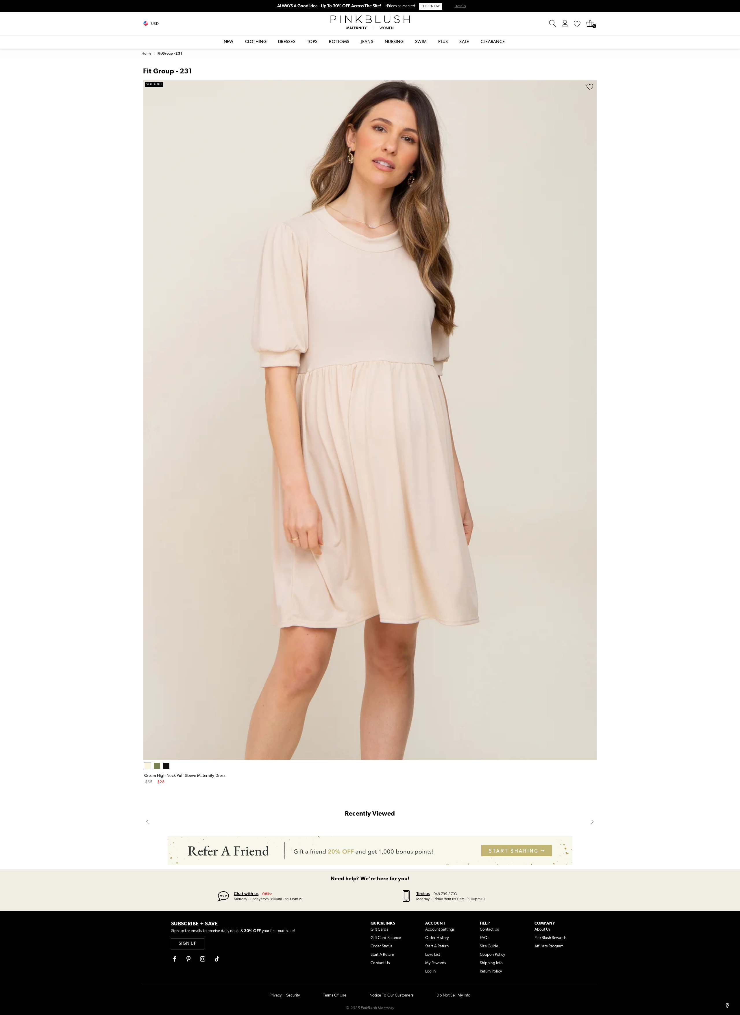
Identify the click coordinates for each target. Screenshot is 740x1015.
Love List (432, 955)
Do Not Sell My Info (453, 995)
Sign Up (188, 944)
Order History (437, 938)
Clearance (493, 42)
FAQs (484, 938)
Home (146, 53)
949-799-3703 (445, 894)
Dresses (286, 42)
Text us (423, 893)
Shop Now (430, 6)
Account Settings (440, 929)
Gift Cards (379, 929)
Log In (430, 971)
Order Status (381, 946)
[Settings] (565, 23)
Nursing (394, 42)
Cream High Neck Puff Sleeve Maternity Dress (184, 776)
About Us (542, 929)
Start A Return (382, 955)
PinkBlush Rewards (550, 938)
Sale (464, 42)
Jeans (367, 42)
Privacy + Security (284, 995)
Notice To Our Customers (391, 995)
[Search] (553, 23)
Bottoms (339, 42)
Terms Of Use (334, 995)
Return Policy (491, 971)
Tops (312, 42)
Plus (443, 42)
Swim (421, 42)
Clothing (256, 42)
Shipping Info (491, 963)
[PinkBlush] (369, 19)
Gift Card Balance (386, 938)
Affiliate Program (549, 946)
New (229, 42)
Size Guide (489, 946)
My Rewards (435, 963)
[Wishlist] (577, 23)
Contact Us (380, 963)
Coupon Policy (492, 955)
